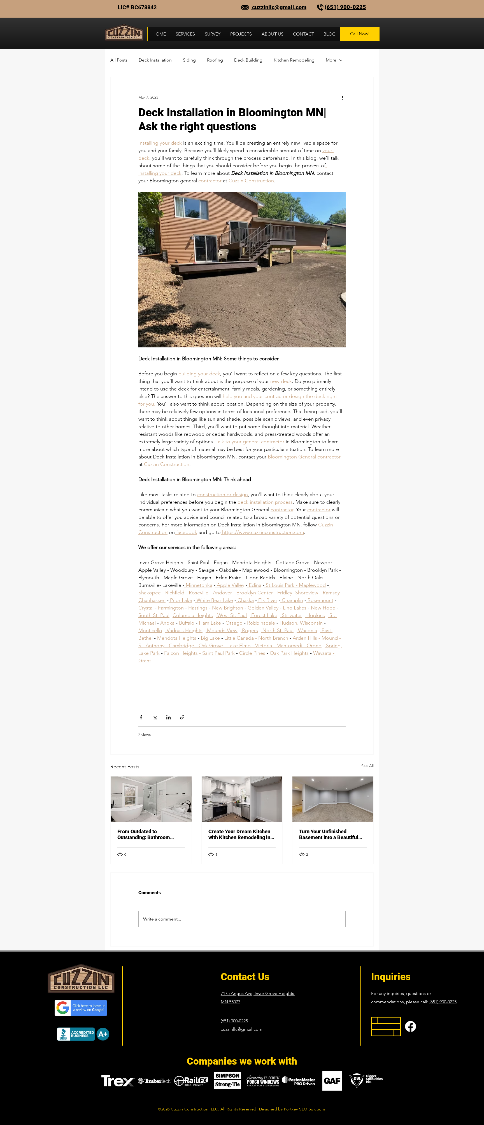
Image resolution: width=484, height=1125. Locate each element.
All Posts (118, 60)
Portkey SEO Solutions (305, 1109)
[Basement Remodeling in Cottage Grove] (332, 799)
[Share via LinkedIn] (168, 717)
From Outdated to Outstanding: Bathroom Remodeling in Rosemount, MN (148, 834)
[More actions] (342, 97)
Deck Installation (155, 60)
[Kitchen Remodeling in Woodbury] (242, 799)
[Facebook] (410, 1026)
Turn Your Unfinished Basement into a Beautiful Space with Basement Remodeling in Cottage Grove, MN (328, 834)
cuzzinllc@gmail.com (278, 7)
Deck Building (248, 60)
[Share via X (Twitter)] (154, 717)
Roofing (215, 60)
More (331, 60)
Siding (189, 60)
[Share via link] (182, 717)
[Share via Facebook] (141, 717)
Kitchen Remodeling (294, 60)
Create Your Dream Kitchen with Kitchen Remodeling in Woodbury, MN (239, 834)
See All (367, 765)
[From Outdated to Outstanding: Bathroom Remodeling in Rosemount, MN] (151, 799)
